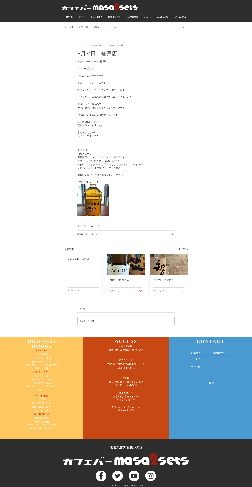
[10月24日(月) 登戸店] (169, 264)
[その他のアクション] (173, 45)
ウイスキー (114, 27)
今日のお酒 (83, 27)
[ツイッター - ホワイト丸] (117, 476)
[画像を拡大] (93, 200)
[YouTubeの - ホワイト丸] (134, 476)
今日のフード (98, 27)
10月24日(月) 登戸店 (163, 280)
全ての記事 (69, 27)
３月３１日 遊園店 (78, 258)
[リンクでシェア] (98, 226)
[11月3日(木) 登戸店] (126, 264)
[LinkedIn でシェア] (91, 226)
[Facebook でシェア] (78, 226)
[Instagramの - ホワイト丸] (150, 476)
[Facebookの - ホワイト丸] (101, 476)
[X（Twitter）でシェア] (85, 226)
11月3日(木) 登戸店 (119, 280)
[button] (184, 27)
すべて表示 (183, 249)
